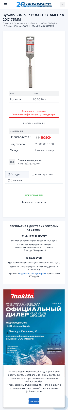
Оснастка (18, 23)
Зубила (31, 23)
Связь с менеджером (30, 160)
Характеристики (44, 174)
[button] (7, 333)
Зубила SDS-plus (48, 23)
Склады (15, 174)
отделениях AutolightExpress (32, 273)
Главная (7, 23)
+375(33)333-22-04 (29, 163)
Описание (16, 180)
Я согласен (34, 401)
